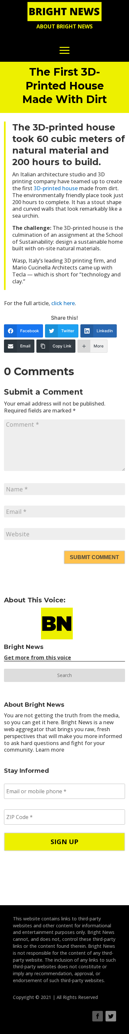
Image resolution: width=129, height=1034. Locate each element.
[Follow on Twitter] (111, 1016)
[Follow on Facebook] (97, 1016)
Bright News (23, 647)
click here (63, 303)
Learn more (49, 749)
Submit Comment (94, 557)
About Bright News (64, 26)
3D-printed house (56, 188)
